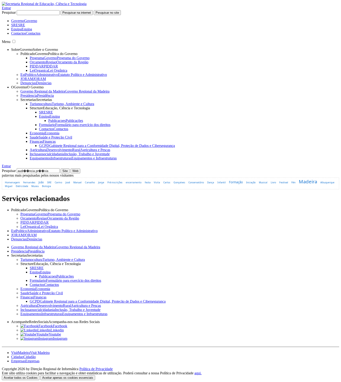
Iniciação (251, 182)
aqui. (198, 373)
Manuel (77, 182)
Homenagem (12, 182)
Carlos (166, 182)
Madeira (308, 181)
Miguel (9, 186)
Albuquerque (327, 182)
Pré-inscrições (114, 182)
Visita (157, 182)
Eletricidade (22, 186)
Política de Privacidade (96, 369)
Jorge (101, 182)
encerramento (134, 182)
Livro (273, 182)
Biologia (46, 186)
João (41, 182)
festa (148, 182)
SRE (49, 182)
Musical (263, 182)
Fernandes (29, 182)
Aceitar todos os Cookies (21, 377)
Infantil (221, 182)
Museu (35, 186)
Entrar (6, 8)
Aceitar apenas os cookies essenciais (67, 377)
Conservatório (196, 182)
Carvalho (90, 182)
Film (293, 182)
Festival (283, 182)
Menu (6, 42)
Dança (210, 182)
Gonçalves (179, 182)
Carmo (58, 182)
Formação (236, 182)
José (67, 182)
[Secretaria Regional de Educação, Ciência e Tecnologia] (44, 4)
